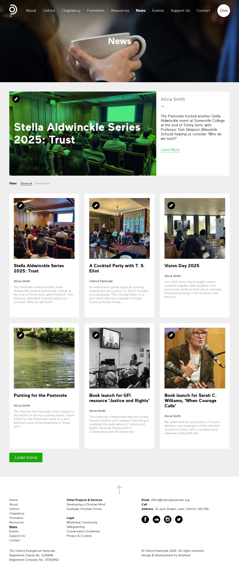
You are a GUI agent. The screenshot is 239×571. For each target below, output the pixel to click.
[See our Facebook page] (145, 519)
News (141, 10)
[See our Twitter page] (179, 519)
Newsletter (42, 183)
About (31, 10)
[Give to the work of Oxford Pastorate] (223, 10)
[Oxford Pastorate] (13, 10)
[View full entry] (82, 134)
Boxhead (184, 555)
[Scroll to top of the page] (119, 490)
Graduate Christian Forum (84, 509)
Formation (96, 10)
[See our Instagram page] (167, 519)
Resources (120, 10)
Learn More (170, 150)
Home (13, 500)
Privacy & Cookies (79, 536)
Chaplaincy (71, 10)
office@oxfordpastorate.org (170, 500)
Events (158, 10)
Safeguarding (76, 527)
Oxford (49, 10)
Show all (26, 183)
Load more (26, 457)
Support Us (180, 10)
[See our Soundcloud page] (156, 519)
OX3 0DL (203, 509)
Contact (203, 10)
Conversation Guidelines (83, 531)
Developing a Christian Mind (86, 504)
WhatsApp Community (82, 522)
